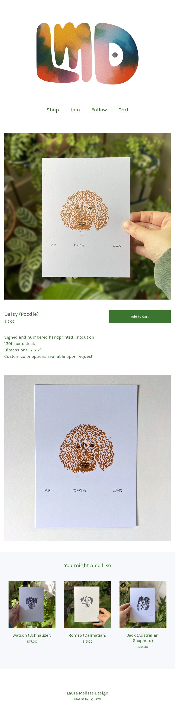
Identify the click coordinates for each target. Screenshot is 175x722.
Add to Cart (140, 316)
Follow (99, 109)
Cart (124, 109)
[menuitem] (52, 110)
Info (75, 109)
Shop (52, 109)
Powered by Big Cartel (87, 698)
